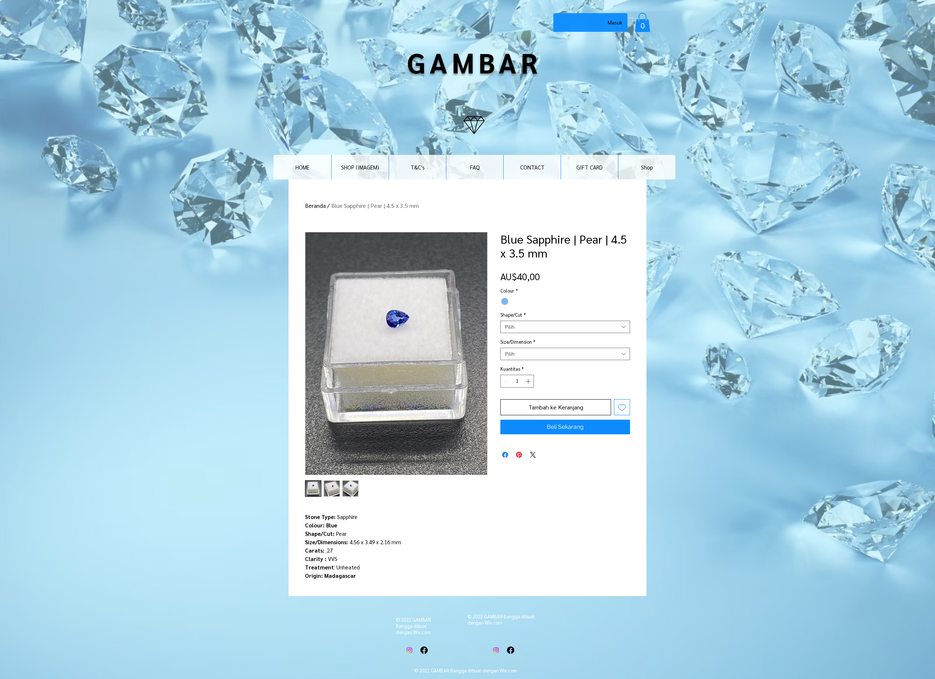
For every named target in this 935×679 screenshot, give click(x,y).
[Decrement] (505, 381)
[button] (642, 22)
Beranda (315, 205)
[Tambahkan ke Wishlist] (622, 407)
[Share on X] (532, 454)
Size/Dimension (517, 342)
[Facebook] (424, 650)
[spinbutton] (517, 381)
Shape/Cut (513, 315)
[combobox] (565, 327)
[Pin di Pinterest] (519, 454)
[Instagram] (409, 650)
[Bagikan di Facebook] (505, 454)
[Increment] (528, 381)
